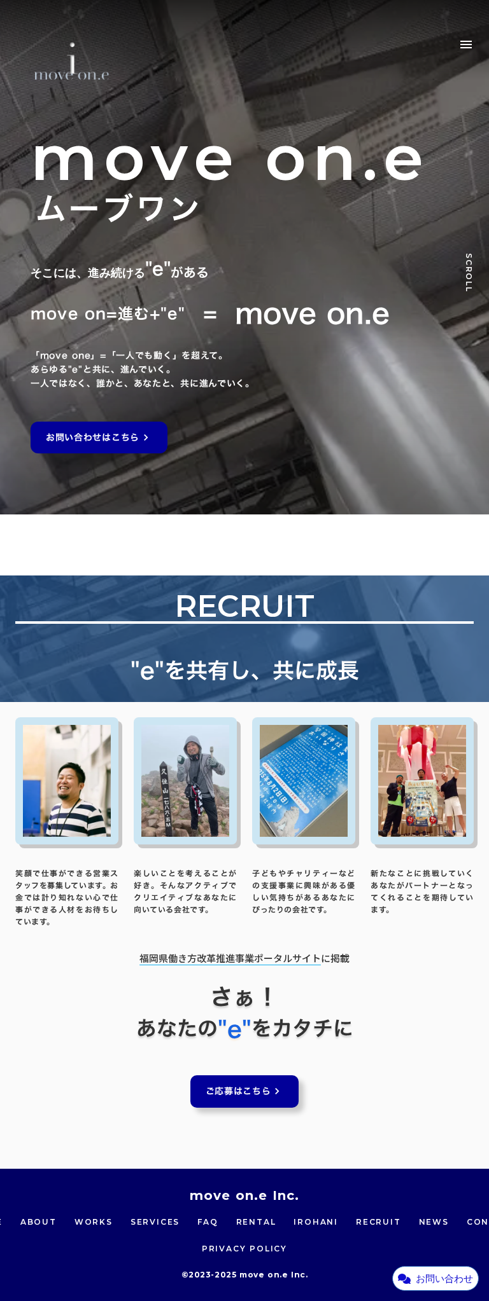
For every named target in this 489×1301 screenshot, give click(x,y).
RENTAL (256, 1222)
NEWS (434, 1222)
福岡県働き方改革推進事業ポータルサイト (230, 958)
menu (466, 44)
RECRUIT (378, 1222)
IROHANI (316, 1222)
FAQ (207, 1222)
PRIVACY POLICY (244, 1248)
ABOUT (38, 1222)
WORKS (93, 1222)
